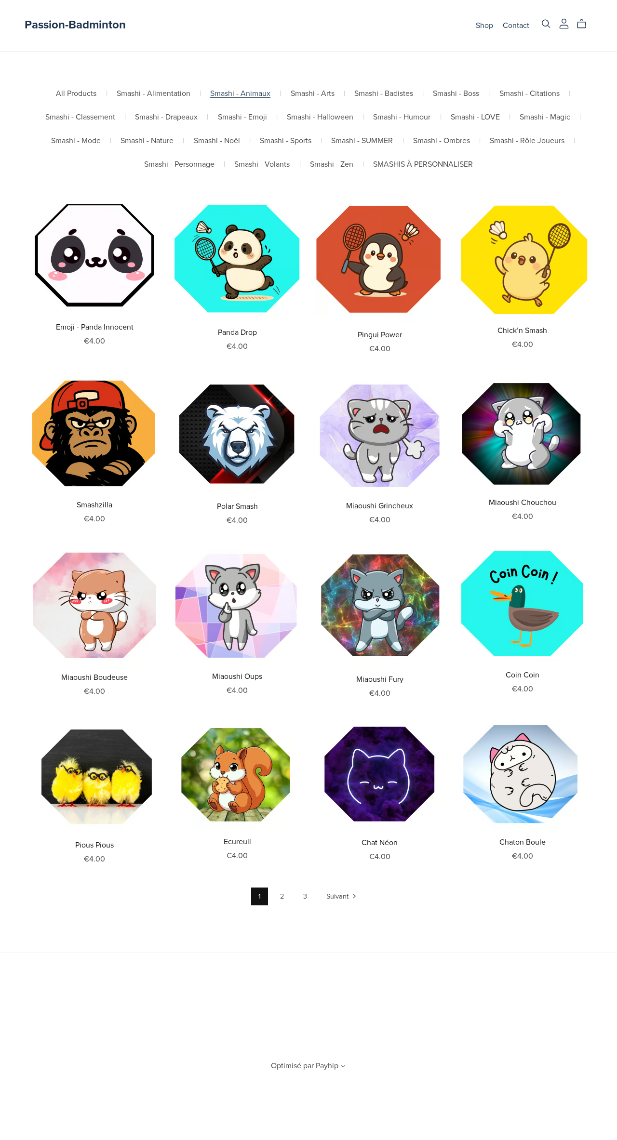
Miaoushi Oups (237, 676)
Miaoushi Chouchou (522, 502)
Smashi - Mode (76, 141)
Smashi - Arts (313, 93)
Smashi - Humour (401, 117)
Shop (484, 25)
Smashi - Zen (331, 164)
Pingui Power (380, 335)
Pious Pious (94, 845)
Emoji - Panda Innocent (95, 327)
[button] (343, 1067)
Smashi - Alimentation (153, 93)
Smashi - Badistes (383, 93)
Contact (516, 25)
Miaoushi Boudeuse (94, 677)
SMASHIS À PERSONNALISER (423, 164)
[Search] (546, 23)
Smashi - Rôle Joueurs (527, 141)
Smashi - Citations (529, 93)
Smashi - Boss (456, 93)
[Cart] (585, 24)
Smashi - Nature (147, 141)
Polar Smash (237, 506)
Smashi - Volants (262, 164)
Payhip (327, 1066)
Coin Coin (522, 675)
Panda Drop (237, 332)
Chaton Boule (522, 842)
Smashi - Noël (217, 141)
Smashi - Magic (545, 117)
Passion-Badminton (75, 25)
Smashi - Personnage (179, 164)
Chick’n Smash (522, 330)
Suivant (338, 896)
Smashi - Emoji (242, 117)
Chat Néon (380, 843)
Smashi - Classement (80, 117)
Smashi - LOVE (475, 117)
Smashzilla (94, 505)
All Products (76, 93)
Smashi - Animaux (240, 93)
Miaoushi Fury (379, 679)
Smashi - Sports (285, 141)
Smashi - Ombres (441, 141)
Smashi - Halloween (320, 117)
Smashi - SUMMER (362, 141)
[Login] (564, 23)
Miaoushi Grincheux (379, 506)
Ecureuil (237, 842)
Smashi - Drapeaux (166, 117)
